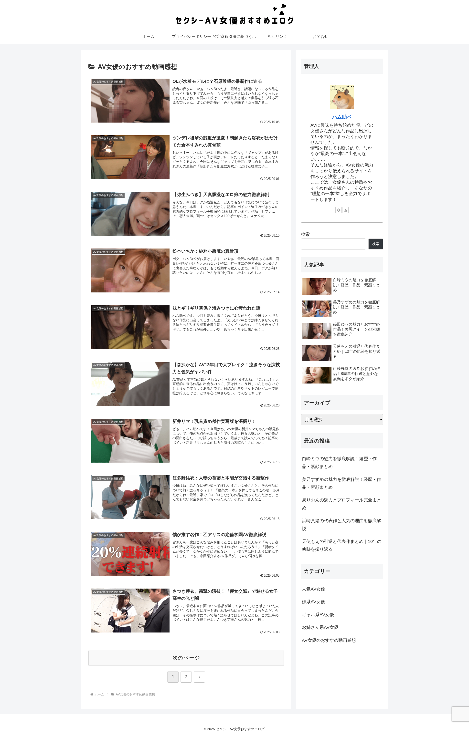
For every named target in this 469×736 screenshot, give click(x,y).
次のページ (186, 658)
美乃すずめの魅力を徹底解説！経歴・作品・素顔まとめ (341, 483)
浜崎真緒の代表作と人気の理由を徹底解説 (341, 524)
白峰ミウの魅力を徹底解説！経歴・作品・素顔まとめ (339, 462)
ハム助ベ (342, 117)
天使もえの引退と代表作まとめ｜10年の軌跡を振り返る (342, 545)
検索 (305, 234)
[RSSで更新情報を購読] (345, 210)
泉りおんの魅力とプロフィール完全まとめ (341, 504)
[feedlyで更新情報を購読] (338, 210)
